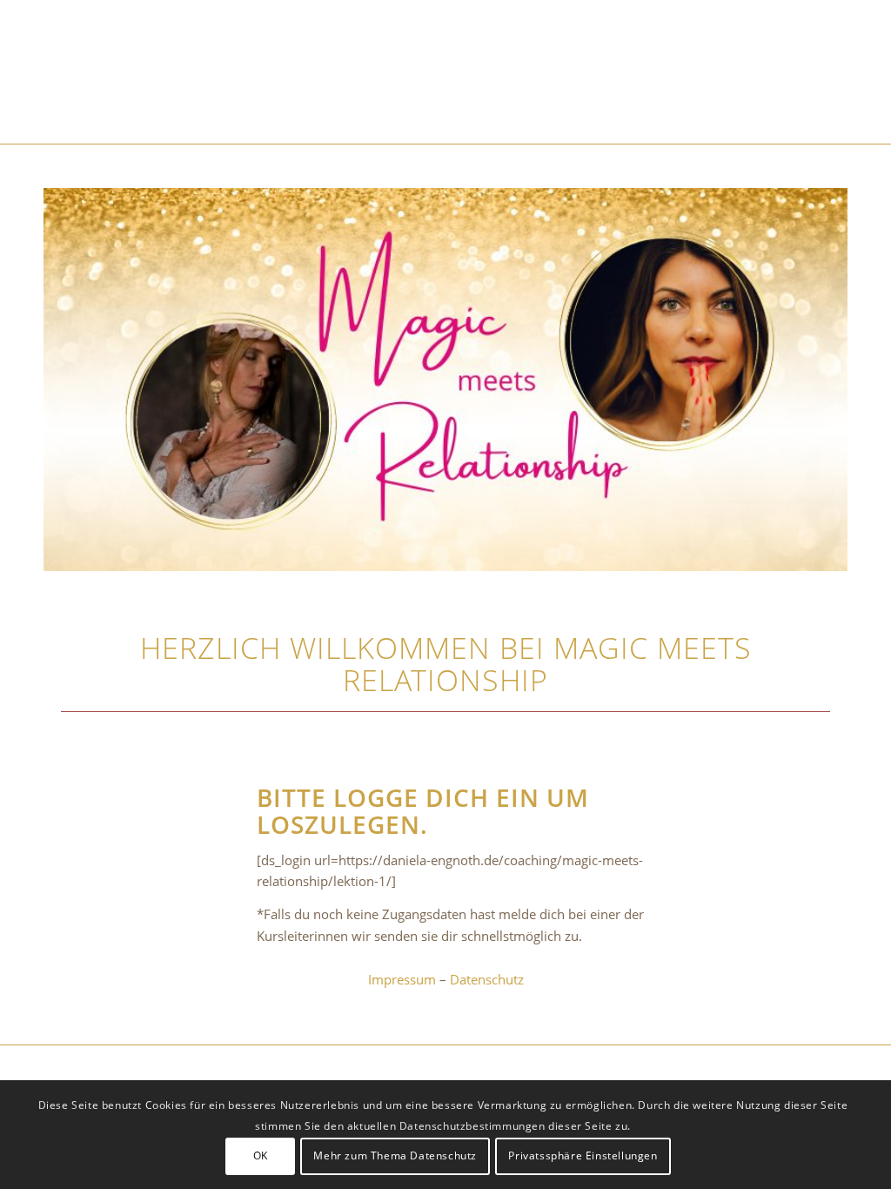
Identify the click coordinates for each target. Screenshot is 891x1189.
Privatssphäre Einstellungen (582, 1155)
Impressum (402, 979)
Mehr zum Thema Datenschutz (395, 1155)
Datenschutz (487, 979)
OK (260, 1155)
